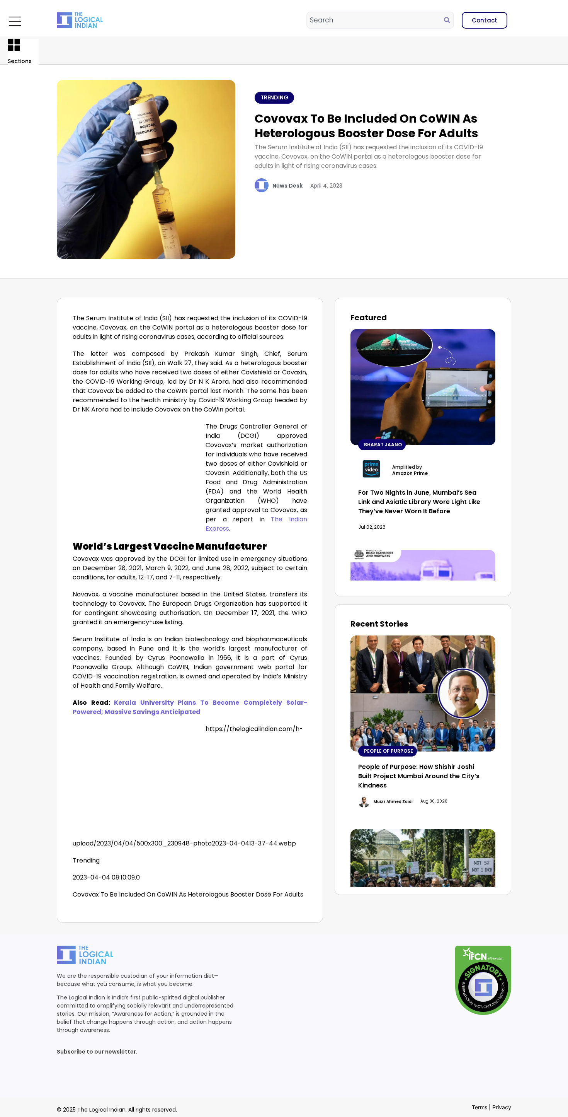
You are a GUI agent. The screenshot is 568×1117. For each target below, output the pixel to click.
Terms (479, 1107)
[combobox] (375, 20)
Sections (20, 61)
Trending (274, 97)
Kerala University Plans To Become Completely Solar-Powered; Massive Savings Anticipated (190, 707)
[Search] (448, 20)
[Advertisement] (137, 479)
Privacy (501, 1107)
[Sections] (14, 45)
